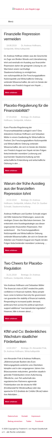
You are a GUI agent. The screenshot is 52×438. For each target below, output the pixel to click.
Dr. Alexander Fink (38, 348)
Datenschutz (13, 416)
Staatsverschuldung (21, 207)
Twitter (28, 421)
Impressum (35, 416)
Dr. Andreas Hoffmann (31, 45)
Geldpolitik (9, 49)
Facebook (39, 421)
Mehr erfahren (11, 93)
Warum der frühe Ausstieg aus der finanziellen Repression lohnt (24, 188)
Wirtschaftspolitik (22, 49)
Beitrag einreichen (15, 421)
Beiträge (25, 117)
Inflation (27, 120)
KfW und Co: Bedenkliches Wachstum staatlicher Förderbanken (25, 336)
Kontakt (25, 416)
